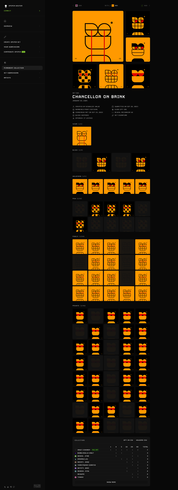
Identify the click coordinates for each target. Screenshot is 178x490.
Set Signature (121, 115)
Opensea (84, 118)
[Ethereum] (37, 486)
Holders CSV (141, 440)
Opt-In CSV (128, 440)
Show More (111, 482)
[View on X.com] (5, 487)
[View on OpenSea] (8, 487)
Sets (107, 5)
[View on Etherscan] (11, 487)
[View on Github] (14, 487)
